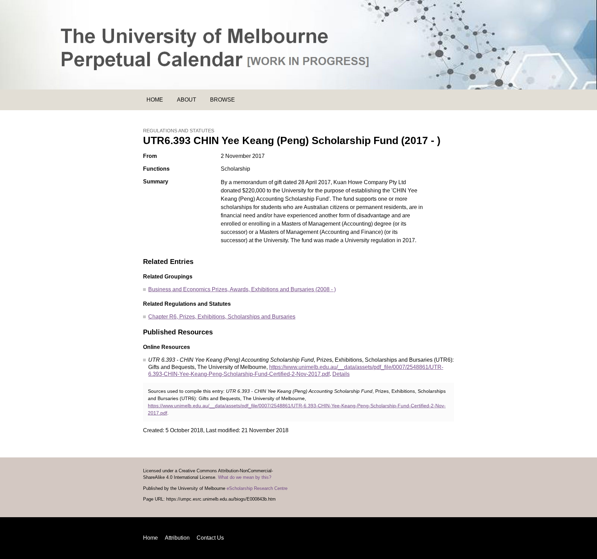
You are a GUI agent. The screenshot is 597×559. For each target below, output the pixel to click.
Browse (222, 100)
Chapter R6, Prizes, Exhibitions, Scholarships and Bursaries (221, 317)
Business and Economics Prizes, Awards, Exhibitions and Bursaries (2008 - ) (242, 289)
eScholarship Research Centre (257, 488)
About (186, 100)
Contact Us (210, 538)
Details (341, 374)
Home (154, 100)
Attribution (177, 538)
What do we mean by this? (244, 477)
